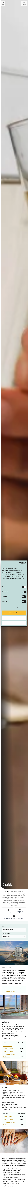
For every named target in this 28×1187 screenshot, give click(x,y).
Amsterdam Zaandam (8, 1051)
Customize (20, 607)
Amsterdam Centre (7, 1046)
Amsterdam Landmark (8, 1048)
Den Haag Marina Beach (9, 991)
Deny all (14, 623)
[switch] (24, 592)
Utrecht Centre (6, 1057)
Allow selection (14, 618)
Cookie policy (12, 578)
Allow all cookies (14, 612)
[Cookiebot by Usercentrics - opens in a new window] (19, 563)
